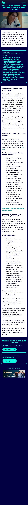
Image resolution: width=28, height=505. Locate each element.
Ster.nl (18, 368)
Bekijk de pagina (8, 349)
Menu (24, 3)
